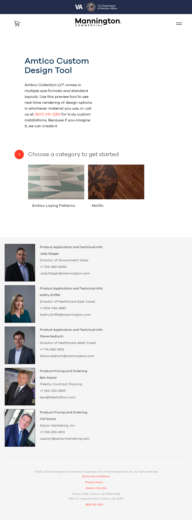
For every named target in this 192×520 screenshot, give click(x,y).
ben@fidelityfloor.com (57, 397)
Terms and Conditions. (96, 476)
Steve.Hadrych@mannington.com (67, 356)
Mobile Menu (177, 23)
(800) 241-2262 (47, 114)
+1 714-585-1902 (52, 349)
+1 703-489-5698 (53, 267)
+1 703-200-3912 (52, 432)
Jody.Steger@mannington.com (65, 273)
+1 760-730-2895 (53, 391)
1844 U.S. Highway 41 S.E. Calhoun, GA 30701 (96, 498)
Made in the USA (96, 488)
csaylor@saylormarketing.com (64, 438)
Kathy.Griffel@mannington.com (65, 314)
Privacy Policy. (94, 482)
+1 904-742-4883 (53, 308)
